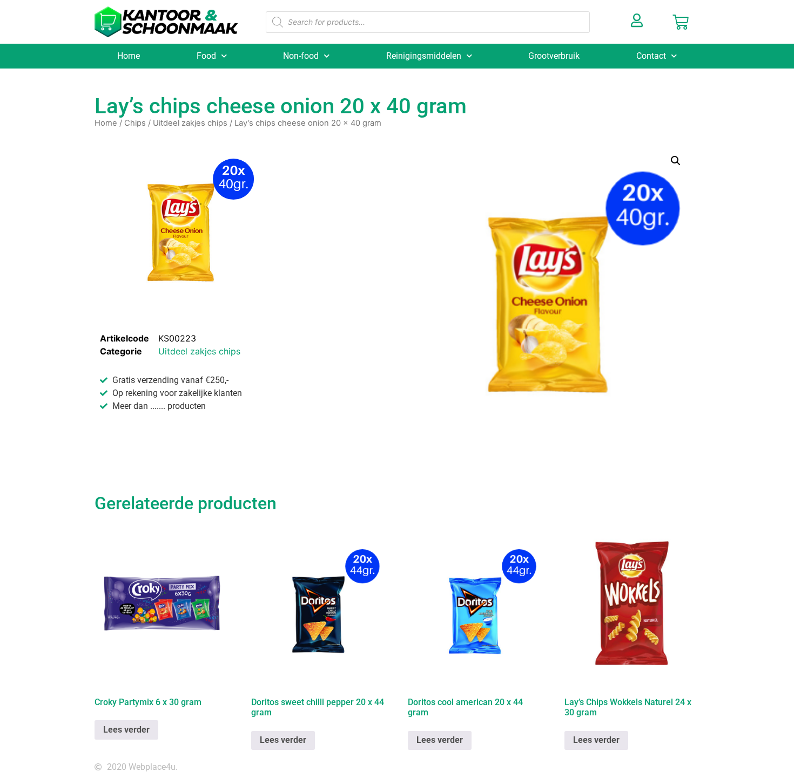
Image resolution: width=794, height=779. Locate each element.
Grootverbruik (554, 56)
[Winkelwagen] (680, 22)
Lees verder (126, 730)
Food (206, 56)
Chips (135, 123)
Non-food (301, 56)
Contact (651, 56)
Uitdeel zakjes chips (190, 123)
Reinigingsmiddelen (423, 56)
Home (128, 56)
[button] (675, 160)
